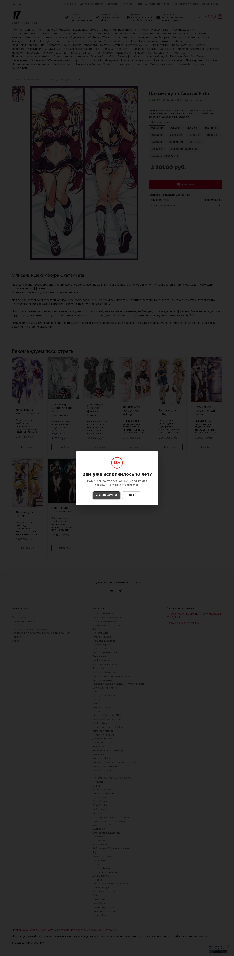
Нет (131, 495)
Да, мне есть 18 (106, 495)
